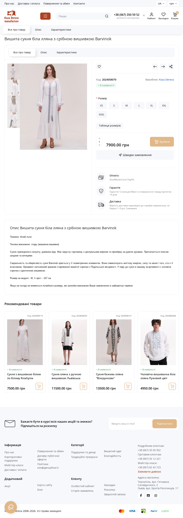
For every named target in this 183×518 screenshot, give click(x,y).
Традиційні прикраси (84, 457)
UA (159, 3)
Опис (38, 29)
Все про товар (16, 29)
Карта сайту (44, 485)
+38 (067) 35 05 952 (149, 450)
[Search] (107, 16)
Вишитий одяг (113, 451)
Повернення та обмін (56, 3)
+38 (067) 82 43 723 (149, 467)
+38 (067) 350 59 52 (126, 14)
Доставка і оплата (29, 3)
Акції (7, 486)
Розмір (102, 98)
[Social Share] (171, 67)
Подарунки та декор (83, 452)
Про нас (9, 3)
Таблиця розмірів (110, 125)
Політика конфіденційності (48, 465)
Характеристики (61, 29)
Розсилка (109, 489)
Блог (40, 489)
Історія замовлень (82, 490)
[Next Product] (163, 67)
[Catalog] (45, 16)
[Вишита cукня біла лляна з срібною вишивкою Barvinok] (13, 72)
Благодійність (112, 456)
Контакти (79, 3)
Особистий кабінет (82, 486)
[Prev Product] (155, 67)
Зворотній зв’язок (115, 494)
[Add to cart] (39, 386)
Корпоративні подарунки (13, 458)
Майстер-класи (13, 465)
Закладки (109, 485)
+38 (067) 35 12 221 (149, 458)
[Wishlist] (99, 67)
